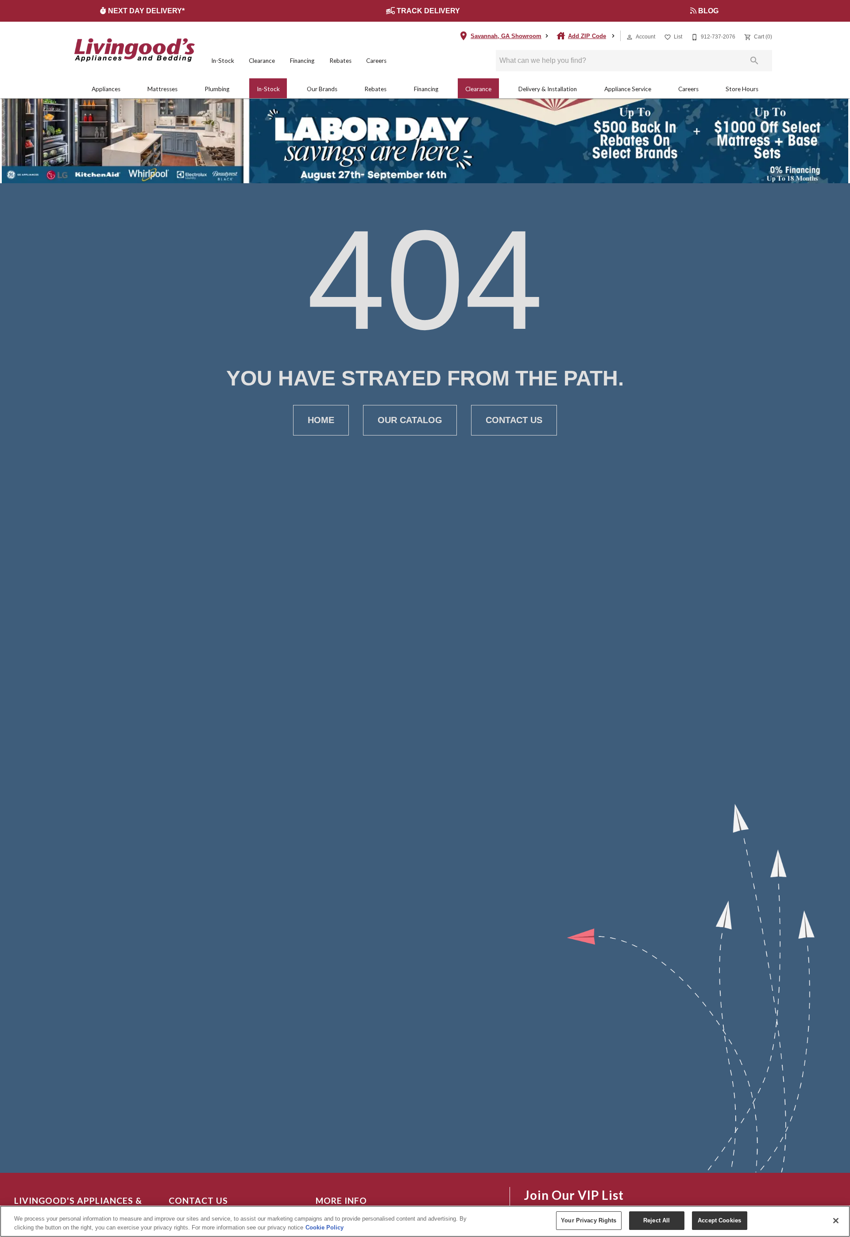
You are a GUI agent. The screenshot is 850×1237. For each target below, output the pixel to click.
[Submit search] (754, 61)
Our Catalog (410, 420)
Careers (376, 60)
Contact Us (514, 420)
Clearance (262, 60)
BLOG (709, 11)
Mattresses (162, 88)
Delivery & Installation (547, 88)
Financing (302, 60)
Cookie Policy (324, 1227)
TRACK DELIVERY (429, 11)
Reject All (656, 1220)
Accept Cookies (719, 1220)
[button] (629, 37)
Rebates (340, 60)
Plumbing (217, 88)
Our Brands (322, 88)
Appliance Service (627, 88)
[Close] (836, 1220)
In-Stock (222, 60)
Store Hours (742, 88)
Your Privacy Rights (588, 1220)
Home (321, 420)
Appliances (106, 88)
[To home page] (134, 50)
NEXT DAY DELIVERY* (147, 11)
